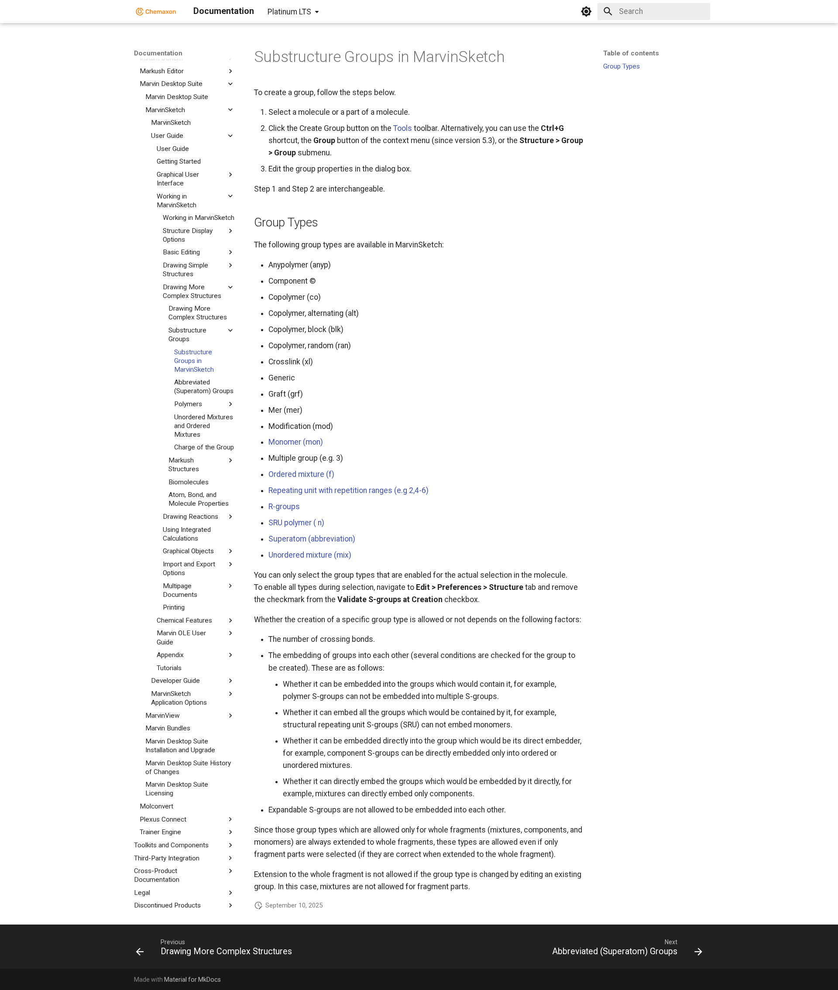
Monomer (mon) (295, 442)
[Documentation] (156, 11)
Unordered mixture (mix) (309, 555)
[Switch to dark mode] (586, 11)
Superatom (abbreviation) (311, 538)
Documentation (158, 53)
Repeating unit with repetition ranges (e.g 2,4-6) (348, 490)
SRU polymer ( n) (296, 522)
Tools (402, 128)
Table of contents (631, 53)
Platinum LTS (289, 11)
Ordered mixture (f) (301, 474)
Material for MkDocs (192, 979)
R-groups (284, 506)
